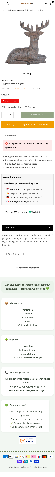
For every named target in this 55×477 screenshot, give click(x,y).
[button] (51, 3)
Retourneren (27, 317)
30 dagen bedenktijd (27, 325)
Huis (3, 10)
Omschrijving (10, 228)
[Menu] (2, 3)
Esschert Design (7, 80)
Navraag (32, 107)
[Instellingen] (46, 3)
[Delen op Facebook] (30, 73)
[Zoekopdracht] (7, 3)
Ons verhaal (27, 346)
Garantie (27, 313)
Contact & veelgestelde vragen (27, 357)
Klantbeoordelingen (27, 350)
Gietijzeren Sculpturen (15, 10)
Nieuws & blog (27, 353)
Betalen (27, 321)
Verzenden (27, 309)
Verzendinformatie (12, 177)
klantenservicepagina (29, 386)
